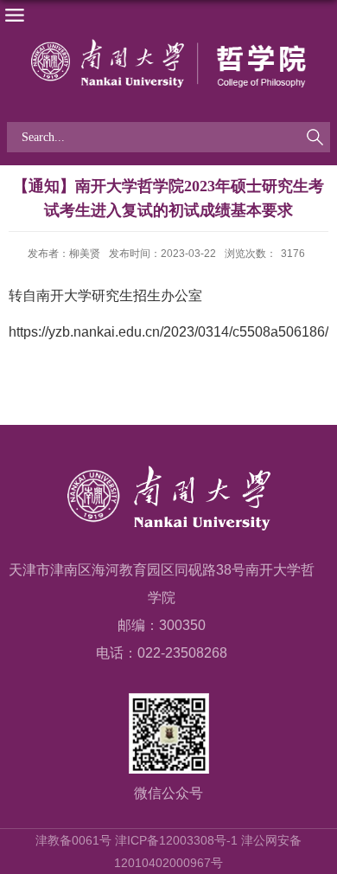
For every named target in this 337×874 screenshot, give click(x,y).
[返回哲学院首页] (168, 63)
